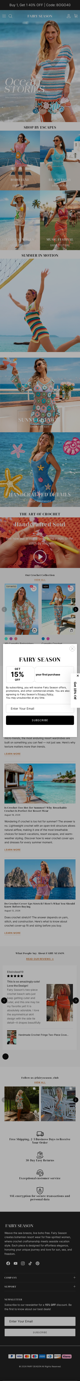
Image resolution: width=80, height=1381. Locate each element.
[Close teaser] (78, 676)
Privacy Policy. (46, 694)
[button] (75, 690)
